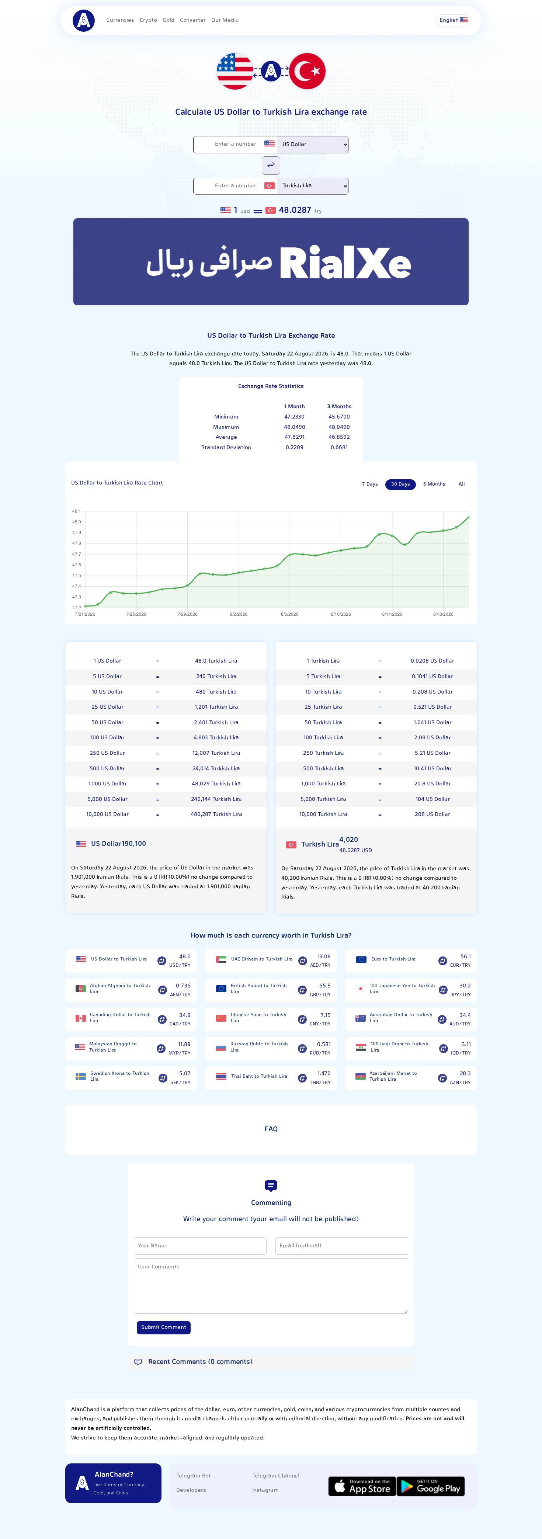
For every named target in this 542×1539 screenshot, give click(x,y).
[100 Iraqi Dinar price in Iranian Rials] (361, 1047)
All (462, 484)
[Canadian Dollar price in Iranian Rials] (80, 1018)
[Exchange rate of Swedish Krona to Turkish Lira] (163, 1078)
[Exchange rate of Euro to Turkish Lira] (442, 961)
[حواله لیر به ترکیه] (271, 262)
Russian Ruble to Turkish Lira (259, 1047)
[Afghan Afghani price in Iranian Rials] (80, 988)
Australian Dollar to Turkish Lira (401, 1018)
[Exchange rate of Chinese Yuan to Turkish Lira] (302, 1019)
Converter (193, 20)
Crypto (148, 20)
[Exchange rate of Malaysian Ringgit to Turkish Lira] (161, 1049)
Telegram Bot (193, 1476)
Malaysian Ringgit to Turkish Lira (113, 1047)
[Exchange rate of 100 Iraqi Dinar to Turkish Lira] (443, 1049)
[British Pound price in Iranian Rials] (221, 988)
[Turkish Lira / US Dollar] (271, 165)
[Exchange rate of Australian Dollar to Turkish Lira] (442, 1019)
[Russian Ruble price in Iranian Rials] (220, 1047)
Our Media (225, 20)
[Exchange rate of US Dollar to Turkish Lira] (161, 961)
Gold (168, 20)
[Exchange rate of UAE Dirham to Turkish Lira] (302, 961)
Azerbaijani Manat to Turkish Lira (393, 1077)
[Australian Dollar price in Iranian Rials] (360, 1018)
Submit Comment (163, 1327)
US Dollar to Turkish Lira (119, 959)
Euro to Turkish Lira (393, 959)
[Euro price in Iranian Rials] (361, 959)
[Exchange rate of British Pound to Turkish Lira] (302, 990)
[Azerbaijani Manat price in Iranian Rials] (360, 1076)
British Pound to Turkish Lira (259, 989)
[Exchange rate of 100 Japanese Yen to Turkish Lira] (443, 990)
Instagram (265, 1490)
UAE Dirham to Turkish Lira (261, 959)
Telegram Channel (275, 1476)
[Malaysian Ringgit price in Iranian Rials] (80, 1047)
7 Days (370, 484)
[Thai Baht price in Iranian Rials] (221, 1076)
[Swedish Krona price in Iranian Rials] (80, 1076)
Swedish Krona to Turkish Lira (119, 1077)
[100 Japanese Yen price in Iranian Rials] (360, 988)
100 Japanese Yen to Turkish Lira (402, 989)
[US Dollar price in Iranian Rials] (81, 959)
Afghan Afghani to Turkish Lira (120, 989)
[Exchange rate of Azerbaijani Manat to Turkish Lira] (442, 1078)
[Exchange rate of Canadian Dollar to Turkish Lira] (162, 1019)
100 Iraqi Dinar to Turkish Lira (399, 1047)
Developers (191, 1490)
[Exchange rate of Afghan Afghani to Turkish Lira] (162, 990)
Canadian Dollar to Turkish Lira (120, 1018)
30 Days (400, 484)
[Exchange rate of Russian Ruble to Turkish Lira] (302, 1049)
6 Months (434, 484)
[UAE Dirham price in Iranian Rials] (221, 959)
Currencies (120, 20)
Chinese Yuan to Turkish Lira (258, 1018)
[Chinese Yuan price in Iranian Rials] (221, 1018)
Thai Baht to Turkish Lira (259, 1077)
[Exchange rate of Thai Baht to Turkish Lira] (302, 1078)
